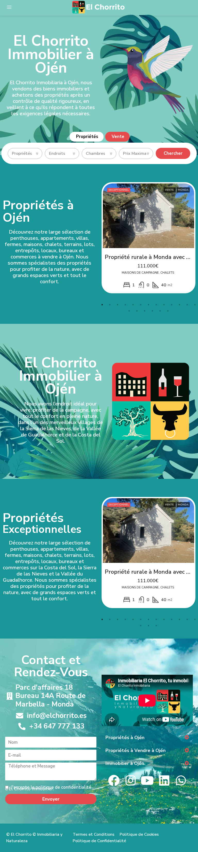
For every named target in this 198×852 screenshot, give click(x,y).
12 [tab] (187, 304)
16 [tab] (144, 310)
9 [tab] (164, 304)
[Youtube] (147, 780)
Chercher (173, 153)
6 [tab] (140, 304)
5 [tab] (133, 304)
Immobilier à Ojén (124, 763)
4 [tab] (125, 304)
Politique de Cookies (139, 834)
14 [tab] (129, 310)
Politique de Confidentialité (99, 841)
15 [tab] (136, 310)
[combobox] (25, 153)
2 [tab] (109, 304)
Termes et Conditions (93, 834)
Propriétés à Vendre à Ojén (135, 750)
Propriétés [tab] (87, 137)
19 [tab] (167, 310)
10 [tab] (171, 304)
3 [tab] (117, 304)
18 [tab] (160, 310)
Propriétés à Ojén (124, 737)
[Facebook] (114, 780)
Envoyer (51, 799)
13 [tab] (194, 304)
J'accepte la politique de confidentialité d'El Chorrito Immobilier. (48, 788)
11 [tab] (179, 304)
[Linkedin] (164, 780)
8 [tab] (156, 304)
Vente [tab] (118, 137)
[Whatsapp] (181, 780)
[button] (147, 737)
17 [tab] (152, 310)
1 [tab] (102, 304)
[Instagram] (130, 780)
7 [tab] (148, 304)
